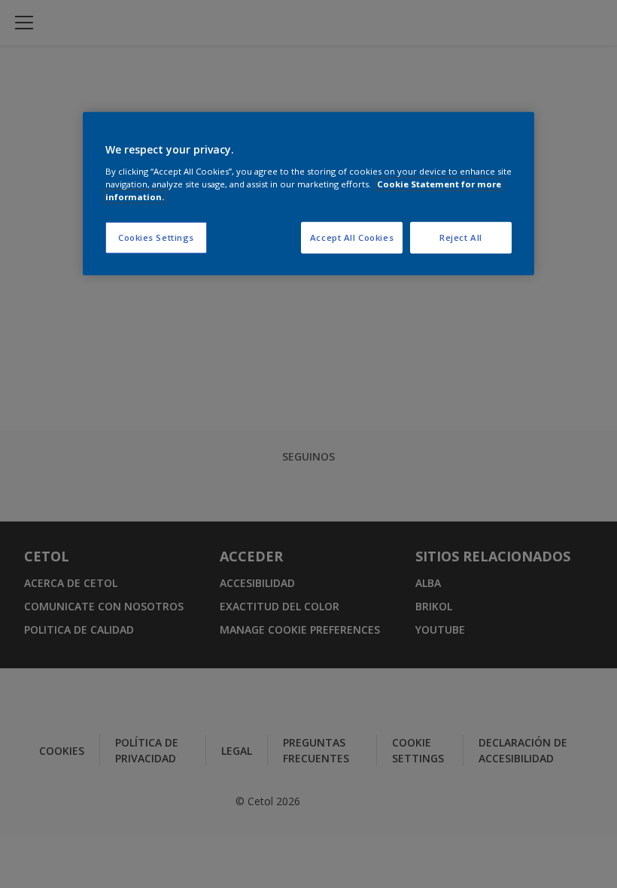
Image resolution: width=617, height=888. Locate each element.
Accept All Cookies (352, 237)
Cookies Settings (156, 237)
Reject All (460, 237)
